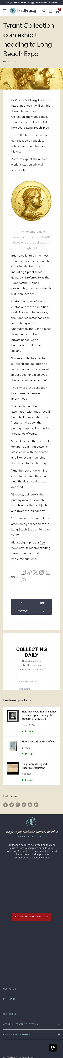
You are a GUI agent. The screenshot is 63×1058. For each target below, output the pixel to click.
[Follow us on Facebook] (5, 804)
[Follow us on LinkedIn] (36, 804)
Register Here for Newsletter (31, 916)
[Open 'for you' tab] (53, 1047)
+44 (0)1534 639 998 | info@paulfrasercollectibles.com (32, 2)
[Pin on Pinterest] (29, 573)
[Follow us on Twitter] (11, 804)
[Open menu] (4, 10)
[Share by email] (41, 573)
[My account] (50, 11)
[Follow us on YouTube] (30, 804)
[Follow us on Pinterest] (24, 804)
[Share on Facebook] (23, 573)
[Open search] (44, 11)
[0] (57, 11)
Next (42, 602)
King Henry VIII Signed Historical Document (34, 766)
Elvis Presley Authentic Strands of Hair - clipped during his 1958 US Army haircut (39, 715)
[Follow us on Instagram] (18, 804)
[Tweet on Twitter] (35, 573)
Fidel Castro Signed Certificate (39, 741)
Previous (22, 610)
